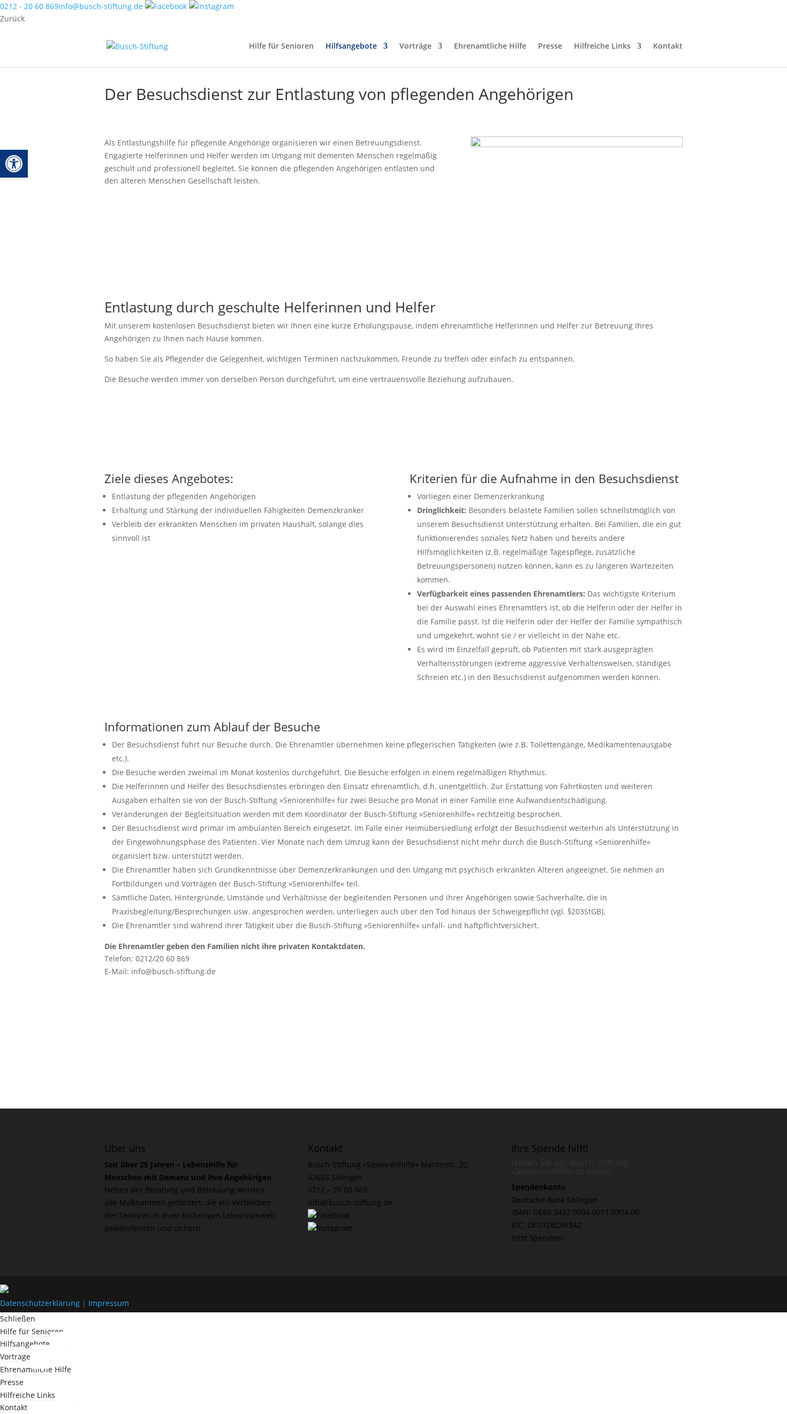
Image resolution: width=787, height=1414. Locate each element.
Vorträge (415, 46)
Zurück (12, 18)
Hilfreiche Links (602, 46)
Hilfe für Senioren (281, 46)
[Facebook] (167, 6)
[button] (14, 164)
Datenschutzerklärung (40, 1303)
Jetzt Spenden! (537, 1238)
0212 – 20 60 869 (337, 1189)
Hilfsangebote (351, 46)
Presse (550, 46)
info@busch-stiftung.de (100, 6)
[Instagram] (211, 6)
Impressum (108, 1303)
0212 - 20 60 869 (29, 6)
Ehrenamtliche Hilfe (490, 46)
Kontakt (668, 46)
